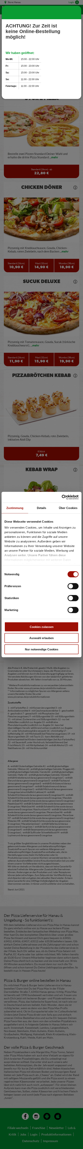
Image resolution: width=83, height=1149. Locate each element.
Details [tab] (41, 507)
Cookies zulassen (41, 626)
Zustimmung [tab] (15, 507)
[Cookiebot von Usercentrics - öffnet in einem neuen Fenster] (62, 497)
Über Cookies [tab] (68, 507)
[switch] (73, 586)
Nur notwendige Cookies (41, 649)
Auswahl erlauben (41, 638)
